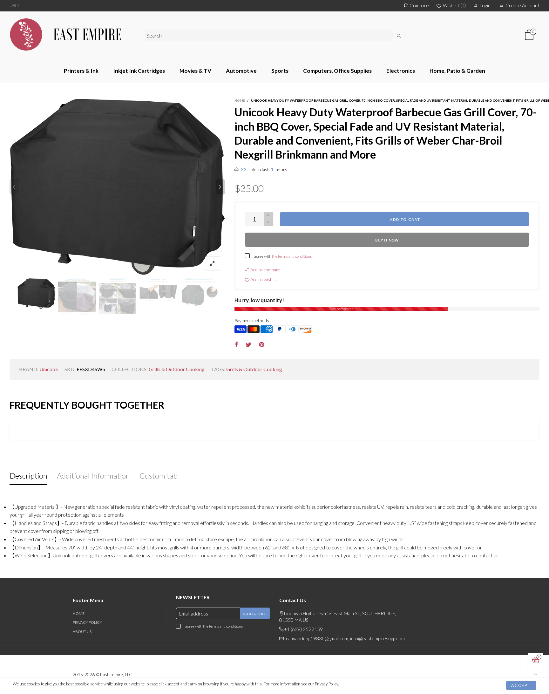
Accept (521, 685)
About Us (82, 631)
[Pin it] (261, 345)
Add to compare (264, 269)
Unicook (48, 369)
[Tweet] (249, 345)
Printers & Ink (81, 70)
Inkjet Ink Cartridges (139, 70)
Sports (279, 70)
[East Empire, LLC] (72, 34)
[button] (14, 186)
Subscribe (254, 614)
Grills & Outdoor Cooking (177, 369)
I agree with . (282, 256)
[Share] (236, 345)
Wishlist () (454, 5)
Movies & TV (195, 70)
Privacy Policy (87, 622)
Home (79, 613)
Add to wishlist (263, 279)
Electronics (400, 70)
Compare (419, 5)
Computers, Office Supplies (337, 70)
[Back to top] (535, 674)
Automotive (241, 70)
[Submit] (399, 35)
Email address (193, 613)
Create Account (522, 5)
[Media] (212, 263)
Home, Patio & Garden (457, 70)
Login (485, 5)
